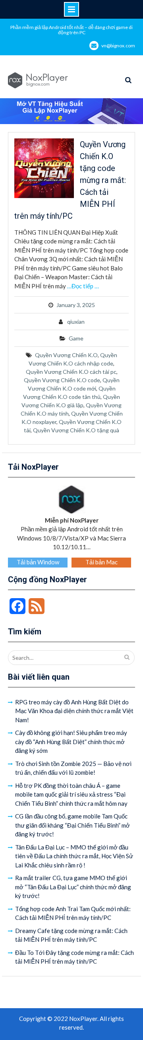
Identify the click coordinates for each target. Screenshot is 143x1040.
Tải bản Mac (101, 562)
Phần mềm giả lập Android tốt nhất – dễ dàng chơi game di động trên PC (71, 29)
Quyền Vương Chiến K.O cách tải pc (71, 371)
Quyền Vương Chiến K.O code (62, 380)
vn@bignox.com (118, 46)
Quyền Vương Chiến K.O (66, 355)
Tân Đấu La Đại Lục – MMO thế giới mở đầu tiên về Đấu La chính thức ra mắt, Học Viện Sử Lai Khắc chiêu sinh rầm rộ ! (74, 856)
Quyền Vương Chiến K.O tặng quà (76, 430)
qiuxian (76, 321)
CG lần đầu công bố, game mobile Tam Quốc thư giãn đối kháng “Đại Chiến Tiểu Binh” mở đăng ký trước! (72, 825)
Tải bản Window (38, 562)
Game (76, 338)
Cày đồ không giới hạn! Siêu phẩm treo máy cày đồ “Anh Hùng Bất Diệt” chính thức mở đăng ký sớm (71, 741)
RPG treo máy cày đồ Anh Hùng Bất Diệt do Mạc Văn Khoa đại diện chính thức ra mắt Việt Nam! (74, 710)
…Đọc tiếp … (83, 286)
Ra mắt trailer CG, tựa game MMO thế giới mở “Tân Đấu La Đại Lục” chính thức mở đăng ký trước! (73, 886)
